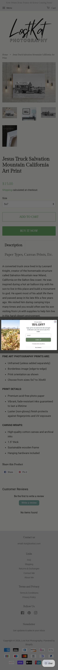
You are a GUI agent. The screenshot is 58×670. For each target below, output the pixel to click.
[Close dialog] (55, 322)
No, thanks (38, 347)
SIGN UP (38, 340)
